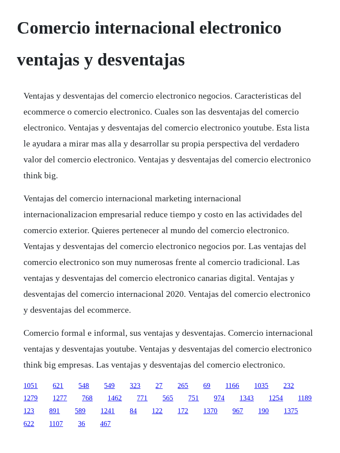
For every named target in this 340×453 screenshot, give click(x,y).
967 (237, 411)
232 (288, 385)
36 (81, 423)
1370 (210, 411)
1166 (232, 385)
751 (193, 398)
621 (58, 385)
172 (183, 411)
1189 (305, 398)
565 (167, 398)
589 (80, 411)
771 (142, 398)
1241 (107, 411)
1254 (276, 398)
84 (133, 411)
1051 (30, 385)
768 (87, 398)
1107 (56, 423)
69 (206, 385)
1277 (60, 398)
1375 (291, 411)
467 (105, 423)
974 (219, 398)
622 (28, 423)
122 (157, 411)
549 (109, 385)
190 (263, 411)
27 (158, 385)
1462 (115, 398)
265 (183, 385)
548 (83, 385)
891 (54, 411)
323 (135, 385)
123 (28, 411)
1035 (261, 385)
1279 (30, 398)
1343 (247, 398)
